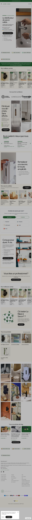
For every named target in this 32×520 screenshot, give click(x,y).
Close (18, 512)
